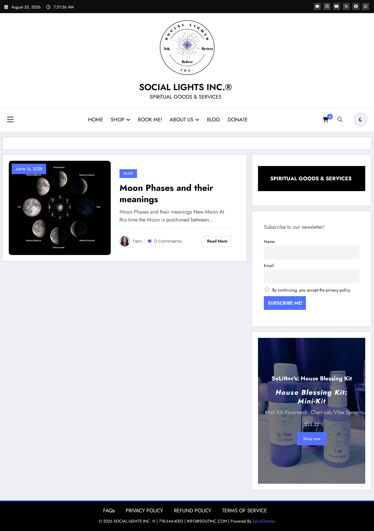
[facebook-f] (355, 6)
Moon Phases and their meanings (166, 193)
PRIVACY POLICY (144, 510)
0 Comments (168, 241)
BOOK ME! (150, 119)
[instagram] (326, 6)
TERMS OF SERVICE (244, 510)
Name (269, 241)
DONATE (238, 119)
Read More (217, 241)
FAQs (109, 510)
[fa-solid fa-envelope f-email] (317, 6)
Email (268, 265)
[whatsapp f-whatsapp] (365, 6)
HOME (95, 119)
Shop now (312, 438)
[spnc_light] (360, 119)
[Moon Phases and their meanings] (60, 207)
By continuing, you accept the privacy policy (311, 290)
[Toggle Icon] (10, 120)
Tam (137, 241)
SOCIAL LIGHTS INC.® (185, 87)
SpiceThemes (263, 521)
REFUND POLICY (192, 510)
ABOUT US (181, 119)
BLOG (213, 119)
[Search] (340, 119)
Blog (128, 173)
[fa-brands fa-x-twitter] (346, 6)
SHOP (117, 119)
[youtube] (336, 6)
